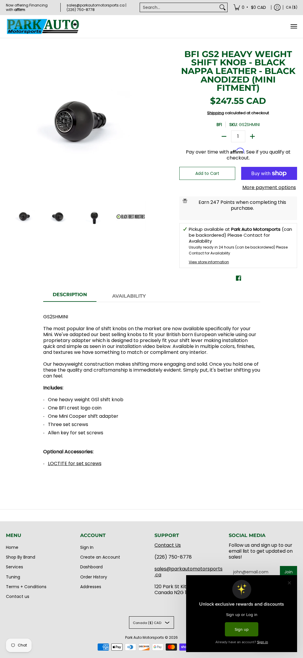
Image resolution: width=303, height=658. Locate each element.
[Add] (252, 136)
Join (288, 572)
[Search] (222, 7)
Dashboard (91, 567)
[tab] (69, 296)
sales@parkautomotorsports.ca (188, 571)
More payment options (269, 188)
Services (14, 567)
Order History (93, 577)
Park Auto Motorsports (144, 637)
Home (12, 547)
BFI (219, 125)
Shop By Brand (20, 557)
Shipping (215, 112)
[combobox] (179, 7)
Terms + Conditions (26, 587)
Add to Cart (207, 173)
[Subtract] (224, 136)
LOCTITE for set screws (74, 463)
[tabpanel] (151, 394)
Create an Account (100, 557)
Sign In (87, 547)
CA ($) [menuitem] (291, 7)
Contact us (17, 596)
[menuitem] (250, 7)
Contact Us (167, 545)
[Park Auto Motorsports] (43, 26)
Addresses (90, 587)
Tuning (13, 577)
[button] (238, 278)
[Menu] (293, 26)
